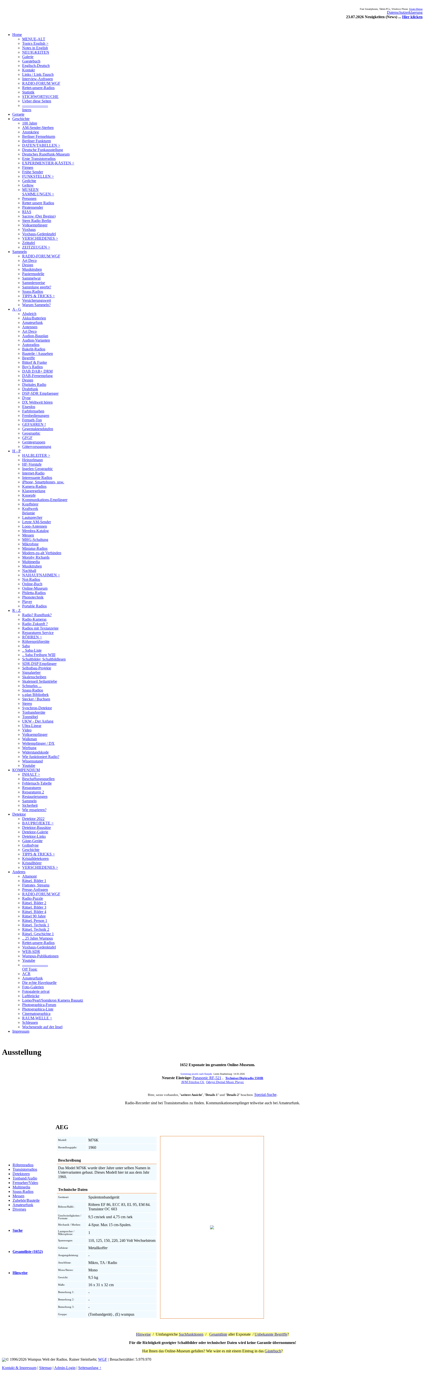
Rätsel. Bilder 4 (34, 912)
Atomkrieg (30, 132)
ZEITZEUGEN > (36, 247)
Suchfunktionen (191, 1334)
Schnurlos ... (32, 686)
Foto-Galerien (33, 987)
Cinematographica (36, 1013)
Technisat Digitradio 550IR (244, 1078)
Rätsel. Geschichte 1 (38, 934)
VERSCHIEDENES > (40, 238)
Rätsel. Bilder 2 (34, 903)
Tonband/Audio (25, 1178)
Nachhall (29, 571)
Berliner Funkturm (36, 141)
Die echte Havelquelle (39, 982)
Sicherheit (30, 805)
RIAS (26, 212)
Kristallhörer (32, 863)
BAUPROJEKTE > (38, 823)
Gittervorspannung (36, 446)
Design (27, 265)
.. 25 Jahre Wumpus (37, 938)
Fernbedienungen (35, 415)
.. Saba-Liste (32, 650)
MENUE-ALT (33, 39)
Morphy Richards (35, 557)
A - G (16, 309)
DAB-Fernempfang (37, 376)
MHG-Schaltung (35, 539)
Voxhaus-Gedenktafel (39, 234)
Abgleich (29, 314)
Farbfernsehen (33, 411)
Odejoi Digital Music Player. (225, 1082)
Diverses (19, 1209)
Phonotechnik (33, 597)
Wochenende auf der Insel (42, 1027)
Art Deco (29, 260)
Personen (29, 198)
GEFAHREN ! (34, 424)
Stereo (27, 703)
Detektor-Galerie (35, 832)
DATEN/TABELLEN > (41, 145)
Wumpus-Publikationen (40, 956)
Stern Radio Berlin (36, 221)
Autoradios (30, 345)
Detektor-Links (34, 836)
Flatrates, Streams (35, 885)
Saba (26, 646)
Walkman (29, 739)
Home (17, 34)
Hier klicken (412, 17)
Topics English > (35, 43)
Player (27, 602)
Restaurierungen (34, 796)
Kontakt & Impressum (19, 1368)
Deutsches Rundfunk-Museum (46, 154)
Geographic (31, 433)
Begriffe (28, 358)
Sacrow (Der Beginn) (39, 216)
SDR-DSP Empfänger (39, 664)
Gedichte (29, 181)
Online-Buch (32, 584)
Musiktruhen (32, 269)
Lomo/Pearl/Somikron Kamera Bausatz (52, 1000)
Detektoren (21, 1174)
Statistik (28, 92)
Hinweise (143, 1334)
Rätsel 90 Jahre (34, 916)
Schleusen (30, 1022)
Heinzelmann (32, 460)
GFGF (27, 438)
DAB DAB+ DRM (37, 371)
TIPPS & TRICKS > (38, 296)
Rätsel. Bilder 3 (34, 907)
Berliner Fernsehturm (38, 136)
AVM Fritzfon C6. (193, 1082)
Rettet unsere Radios (38, 203)
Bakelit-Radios (33, 349)
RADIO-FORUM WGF (41, 83)
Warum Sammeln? (36, 305)
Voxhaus (29, 229)
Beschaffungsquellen (38, 779)
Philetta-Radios (34, 593)
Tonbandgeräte (33, 712)
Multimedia (31, 562)
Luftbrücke (30, 996)
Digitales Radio (34, 384)
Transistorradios (25, 1169)
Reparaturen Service (38, 633)
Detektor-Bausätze (36, 827)
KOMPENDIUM (26, 770)
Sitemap (45, 1368)
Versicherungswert (36, 300)
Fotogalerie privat (35, 991)
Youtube (28, 765)
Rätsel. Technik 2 (35, 929)
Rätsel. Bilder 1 (34, 881)
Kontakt (28, 70)
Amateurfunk (32, 322)
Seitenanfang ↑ (89, 1368)
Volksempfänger (34, 225)
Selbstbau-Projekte (36, 668)
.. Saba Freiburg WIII (38, 655)
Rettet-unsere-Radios (38, 88)
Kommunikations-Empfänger (44, 500)
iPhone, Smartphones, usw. (43, 482)
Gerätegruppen (33, 442)
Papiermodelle (33, 274)
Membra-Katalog (35, 531)
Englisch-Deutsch (36, 65)
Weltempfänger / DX (38, 743)
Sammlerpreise (33, 283)
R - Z (16, 610)
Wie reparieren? (34, 810)
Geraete (18, 114)
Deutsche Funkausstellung (42, 150)
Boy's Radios (32, 367)
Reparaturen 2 (33, 792)
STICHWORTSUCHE (40, 97)
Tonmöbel (30, 717)
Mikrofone (30, 544)
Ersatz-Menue (416, 9)
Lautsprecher (32, 517)
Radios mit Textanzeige (40, 628)
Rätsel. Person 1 (34, 920)
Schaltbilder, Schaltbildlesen (44, 659)
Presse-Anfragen (35, 889)
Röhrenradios (23, 1165)
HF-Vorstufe (32, 464)
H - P (16, 451)
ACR (26, 974)
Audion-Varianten (36, 340)
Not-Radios (31, 579)
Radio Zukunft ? (35, 624)
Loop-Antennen (34, 526)
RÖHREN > (32, 637)
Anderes (18, 872)
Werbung (29, 748)
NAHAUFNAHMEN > (41, 575)
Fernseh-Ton (32, 420)
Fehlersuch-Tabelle (37, 783)
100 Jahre (29, 123)
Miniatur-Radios (34, 548)
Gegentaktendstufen (37, 429)
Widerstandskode (35, 752)
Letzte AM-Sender (36, 522)
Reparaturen (31, 788)
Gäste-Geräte (32, 841)
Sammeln (19, 252)
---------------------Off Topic (35, 967)
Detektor (19, 814)
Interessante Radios (37, 477)
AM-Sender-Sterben (38, 128)
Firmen (27, 167)
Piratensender (32, 207)
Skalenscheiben (34, 677)
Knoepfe (29, 495)
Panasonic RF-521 (207, 1078)
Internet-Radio (33, 473)
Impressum (20, 1031)
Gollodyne (30, 845)
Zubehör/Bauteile (26, 1200)
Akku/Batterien (34, 318)
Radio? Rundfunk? (37, 615)
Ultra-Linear (31, 726)
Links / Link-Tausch (38, 74)
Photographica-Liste (37, 1009)
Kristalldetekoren (35, 858)
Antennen (29, 327)
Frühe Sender (32, 172)
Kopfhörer (30, 504)
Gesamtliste (218, 1334)
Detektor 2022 (33, 819)
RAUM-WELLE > (37, 1018)
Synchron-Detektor (37, 708)
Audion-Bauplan (35, 336)
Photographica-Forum (39, 1005)
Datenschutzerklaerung (405, 12)
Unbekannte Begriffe (271, 1334)
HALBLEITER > (36, 455)
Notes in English (35, 48)
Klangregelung (33, 491)
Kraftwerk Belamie (30, 510)
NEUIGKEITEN (35, 52)
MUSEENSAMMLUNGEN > (38, 192)
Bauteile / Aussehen (37, 353)
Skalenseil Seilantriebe (39, 681)
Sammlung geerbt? (36, 287)
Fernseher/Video (25, 1183)
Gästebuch (273, 1351)
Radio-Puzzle (32, 898)
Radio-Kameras (34, 619)
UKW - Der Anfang (37, 721)
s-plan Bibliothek (35, 695)
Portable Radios (34, 606)
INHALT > (31, 774)
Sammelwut (31, 278)
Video (26, 730)
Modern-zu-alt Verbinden (41, 553)
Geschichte (21, 119)
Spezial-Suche (265, 1094)
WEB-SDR (31, 951)
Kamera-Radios (34, 486)
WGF (102, 1359)
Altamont (29, 876)
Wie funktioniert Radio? (40, 757)
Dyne (26, 398)
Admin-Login (65, 1368)
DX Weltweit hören (37, 402)
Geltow (28, 185)
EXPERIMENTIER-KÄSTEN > (48, 163)
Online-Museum (34, 588)
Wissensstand (32, 761)
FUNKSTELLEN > (38, 176)
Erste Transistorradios (39, 159)
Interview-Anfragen (37, 79)
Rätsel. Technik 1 (35, 925)
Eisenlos (28, 407)
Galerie (27, 57)
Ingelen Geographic (37, 469)
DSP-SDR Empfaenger (40, 393)
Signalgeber (31, 672)
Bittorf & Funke (34, 362)
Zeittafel (28, 243)
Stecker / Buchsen (36, 699)
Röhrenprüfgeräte (35, 641)
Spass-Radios (32, 291)
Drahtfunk (30, 389)
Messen (28, 535)
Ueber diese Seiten (36, 101)
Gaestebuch (31, 61)
